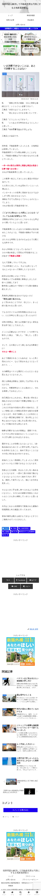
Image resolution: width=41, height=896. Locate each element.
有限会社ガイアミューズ (30, 883)
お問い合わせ (10, 879)
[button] (27, 586)
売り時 (15, 531)
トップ (10, 876)
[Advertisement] (20, 556)
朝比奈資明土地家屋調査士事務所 (10, 884)
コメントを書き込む (20, 810)
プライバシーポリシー (30, 879)
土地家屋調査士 (25, 528)
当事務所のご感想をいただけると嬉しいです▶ (21, 28)
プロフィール (30, 876)
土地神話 (7, 531)
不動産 (15, 528)
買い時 (6, 535)
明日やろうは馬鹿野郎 (28, 531)
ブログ (6, 528)
